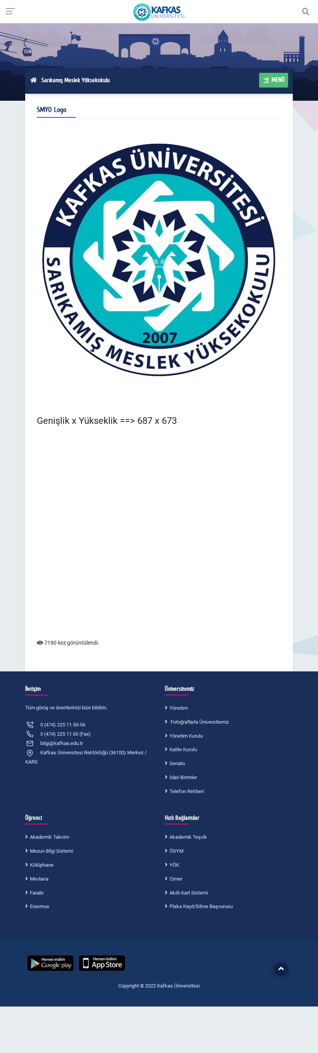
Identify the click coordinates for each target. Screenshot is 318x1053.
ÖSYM (176, 851)
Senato (177, 763)
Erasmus (39, 906)
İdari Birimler (183, 777)
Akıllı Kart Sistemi (188, 893)
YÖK (174, 865)
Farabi (36, 893)
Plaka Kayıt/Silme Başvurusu (201, 906)
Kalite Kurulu (183, 749)
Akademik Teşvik (188, 837)
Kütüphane (42, 865)
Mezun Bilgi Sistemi (51, 851)
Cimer (175, 879)
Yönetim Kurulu (186, 736)
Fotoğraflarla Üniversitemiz (199, 722)
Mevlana (39, 879)
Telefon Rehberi (186, 791)
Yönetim (178, 708)
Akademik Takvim (49, 837)
